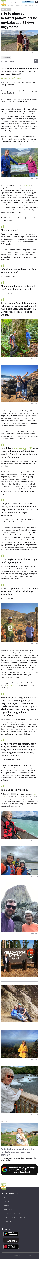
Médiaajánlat (8, 1221)
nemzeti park (22, 5)
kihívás (31, 5)
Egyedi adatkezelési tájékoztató (15, 1217)
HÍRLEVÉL (7, 1201)
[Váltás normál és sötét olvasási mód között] (15, 2)
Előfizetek (28, 1)
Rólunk (6, 1205)
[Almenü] (10, 2)
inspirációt (11, 685)
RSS (5, 1197)
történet (12, 5)
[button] (36, 5)
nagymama (25, 185)
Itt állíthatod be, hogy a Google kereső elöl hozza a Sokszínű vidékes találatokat (22, 1170)
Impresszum (8, 1209)
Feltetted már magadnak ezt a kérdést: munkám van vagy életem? (17, 1152)
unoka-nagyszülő (23, 448)
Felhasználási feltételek (13, 1213)
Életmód (5, 9)
